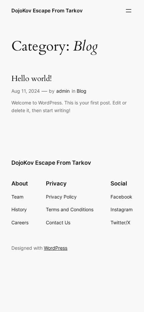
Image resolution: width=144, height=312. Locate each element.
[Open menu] (129, 11)
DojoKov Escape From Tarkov (47, 11)
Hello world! (31, 78)
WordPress (55, 248)
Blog (81, 91)
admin (63, 91)
